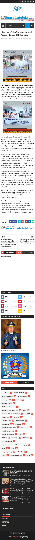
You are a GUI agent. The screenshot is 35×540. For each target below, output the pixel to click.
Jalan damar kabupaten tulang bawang (11, 413)
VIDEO (28, 455)
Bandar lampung (5, 393)
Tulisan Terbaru (9, 382)
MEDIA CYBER (5, 522)
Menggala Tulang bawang (8, 431)
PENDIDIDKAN (15, 438)
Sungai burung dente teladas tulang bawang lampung (14, 445)
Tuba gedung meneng (7, 452)
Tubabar (4, 455)
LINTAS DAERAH (5, 424)
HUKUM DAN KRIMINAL (7, 403)
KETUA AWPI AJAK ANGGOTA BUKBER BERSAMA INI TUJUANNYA (21, 472)
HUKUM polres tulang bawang (8, 407)
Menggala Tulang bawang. (8, 434)
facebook (30, 252)
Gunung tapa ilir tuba (6, 400)
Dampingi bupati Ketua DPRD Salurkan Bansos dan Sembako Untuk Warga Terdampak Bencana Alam (21, 499)
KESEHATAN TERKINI (6, 420)
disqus (25, 252)
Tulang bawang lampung (16, 455)
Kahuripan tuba (5, 417)
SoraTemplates (14, 536)
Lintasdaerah (18, 424)
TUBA (13, 448)
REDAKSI (4, 525)
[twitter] (23, 1)
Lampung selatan (20, 420)
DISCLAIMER (5, 519)
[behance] (31, 1)
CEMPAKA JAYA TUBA (19, 393)
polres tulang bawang (7, 441)
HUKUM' (25, 410)
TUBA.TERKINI (20, 452)
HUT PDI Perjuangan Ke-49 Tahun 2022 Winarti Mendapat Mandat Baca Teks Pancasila (21, 490)
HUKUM (18, 400)
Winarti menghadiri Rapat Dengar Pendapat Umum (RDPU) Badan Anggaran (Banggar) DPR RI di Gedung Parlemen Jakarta (21, 481)
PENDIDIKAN (26, 438)
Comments (26, 382)
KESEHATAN (16, 417)
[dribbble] (25, 1)
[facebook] (20, 1)
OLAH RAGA (4, 438)
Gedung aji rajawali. (22, 396)
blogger (19, 252)
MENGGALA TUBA (25, 427)
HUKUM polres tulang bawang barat (10, 410)
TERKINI (3, 448)
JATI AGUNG (27, 413)
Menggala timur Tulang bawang (9, 427)
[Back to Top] (24, 533)
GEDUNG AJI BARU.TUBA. (7, 396)
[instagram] (28, 1)
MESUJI (20, 434)
